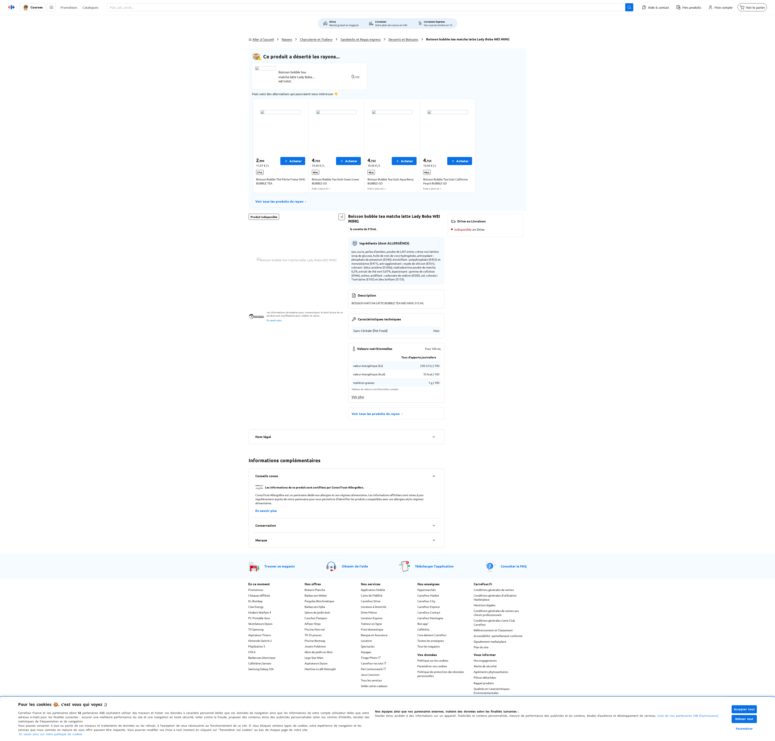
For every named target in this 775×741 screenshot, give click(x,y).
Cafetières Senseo (259, 663)
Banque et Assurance (374, 635)
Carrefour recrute (372, 663)
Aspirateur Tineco (259, 635)
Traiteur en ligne (371, 623)
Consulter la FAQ (514, 566)
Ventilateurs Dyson (260, 623)
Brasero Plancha (315, 590)
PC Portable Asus (259, 618)
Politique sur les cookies (432, 660)
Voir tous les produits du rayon (279, 201)
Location (366, 640)
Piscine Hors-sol (315, 629)
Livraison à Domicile (373, 606)
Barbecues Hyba (315, 606)
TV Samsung (256, 629)
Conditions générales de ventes (494, 590)
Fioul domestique (372, 629)
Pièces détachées (485, 677)
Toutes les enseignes (430, 640)
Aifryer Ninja (312, 623)
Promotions (255, 590)
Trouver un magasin (279, 566)
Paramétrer (744, 728)
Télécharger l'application (434, 566)
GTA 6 (252, 652)
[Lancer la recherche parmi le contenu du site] (629, 7)
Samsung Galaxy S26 (261, 669)
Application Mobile (373, 590)
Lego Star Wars (314, 657)
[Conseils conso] (434, 476)
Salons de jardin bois (317, 612)
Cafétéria (423, 629)
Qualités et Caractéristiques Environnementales (492, 691)
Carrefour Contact (428, 612)
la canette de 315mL (363, 229)
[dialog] (387, 719)
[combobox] (370, 7)
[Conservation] (434, 525)
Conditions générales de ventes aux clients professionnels (496, 613)
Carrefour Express (428, 606)
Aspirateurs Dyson (316, 663)
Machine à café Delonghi (320, 669)
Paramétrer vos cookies (432, 666)
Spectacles (368, 646)
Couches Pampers (316, 618)
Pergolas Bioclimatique (319, 601)
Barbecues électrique (261, 657)
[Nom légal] (434, 437)
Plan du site (481, 647)
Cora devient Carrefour (431, 635)
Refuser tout (744, 719)
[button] (51, 7)
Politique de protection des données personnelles (440, 674)
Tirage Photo (369, 657)
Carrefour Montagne (430, 618)
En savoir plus (274, 320)
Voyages (366, 652)
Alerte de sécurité (485, 666)
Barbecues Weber (316, 595)
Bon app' (422, 623)
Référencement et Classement (493, 630)
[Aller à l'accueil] (11, 7)
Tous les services (371, 680)
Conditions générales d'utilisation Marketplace (495, 597)
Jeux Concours (370, 674)
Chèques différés (259, 595)
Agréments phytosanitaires (491, 672)
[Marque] (434, 540)
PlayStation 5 (256, 646)
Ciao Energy (255, 606)
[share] (341, 217)
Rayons (287, 39)
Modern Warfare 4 (259, 612)
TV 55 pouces (313, 635)
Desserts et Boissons (403, 39)
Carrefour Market (428, 595)
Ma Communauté (372, 669)
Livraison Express (371, 618)
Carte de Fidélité (371, 595)
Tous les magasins (428, 646)
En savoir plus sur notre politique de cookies (50, 734)
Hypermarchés (426, 590)
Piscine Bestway (315, 640)
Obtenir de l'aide (355, 566)
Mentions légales (484, 605)
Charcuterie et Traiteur (316, 39)
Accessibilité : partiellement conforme (498, 636)
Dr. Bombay (255, 601)
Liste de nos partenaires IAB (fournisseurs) (687, 716)
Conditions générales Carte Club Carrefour (494, 622)
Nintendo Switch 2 (260, 640)
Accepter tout (744, 709)
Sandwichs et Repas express (360, 39)
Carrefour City (426, 601)
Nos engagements (485, 660)
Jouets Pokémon (315, 646)
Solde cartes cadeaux (374, 686)
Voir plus (358, 397)
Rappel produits (484, 683)
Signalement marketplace (490, 641)
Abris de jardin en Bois (319, 652)
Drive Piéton (369, 612)
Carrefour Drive (370, 601)
